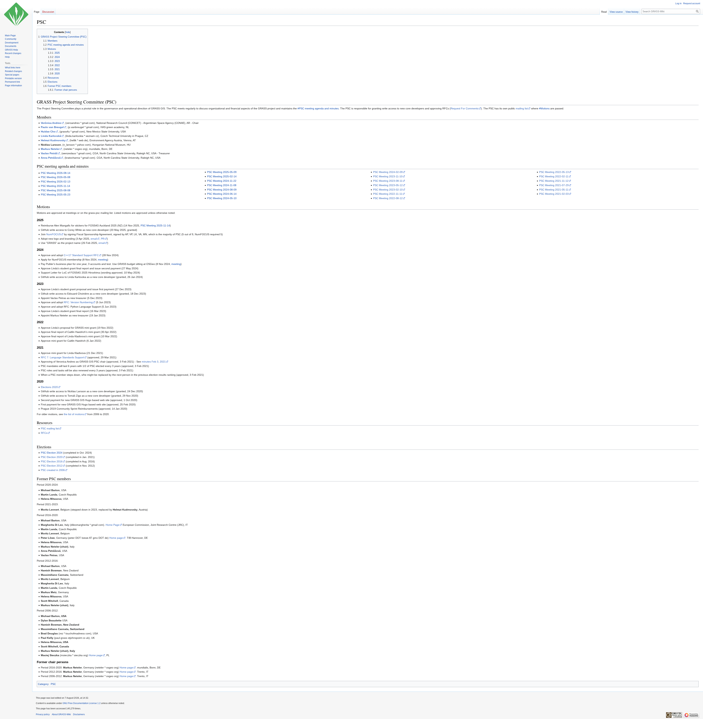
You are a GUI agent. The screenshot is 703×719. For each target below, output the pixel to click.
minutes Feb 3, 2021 (154, 361)
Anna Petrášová (51, 157)
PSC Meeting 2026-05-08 (55, 177)
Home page (116, 537)
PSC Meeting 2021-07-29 (554, 185)
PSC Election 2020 (51, 457)
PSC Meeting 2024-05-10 (222, 198)
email (94, 238)
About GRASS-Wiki (61, 714)
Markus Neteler (50, 148)
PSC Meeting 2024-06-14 (222, 193)
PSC (53, 684)
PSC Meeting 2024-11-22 (221, 180)
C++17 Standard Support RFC (81, 255)
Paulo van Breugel (52, 127)
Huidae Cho (48, 131)
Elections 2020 (49, 387)
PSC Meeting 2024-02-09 (388, 172)
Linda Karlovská (51, 135)
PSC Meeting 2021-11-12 (553, 180)
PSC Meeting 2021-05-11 (553, 189)
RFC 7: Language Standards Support (62, 357)
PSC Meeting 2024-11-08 (221, 185)
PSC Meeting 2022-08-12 (388, 198)
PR (102, 238)
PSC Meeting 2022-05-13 (554, 172)
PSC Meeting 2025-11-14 (55, 185)
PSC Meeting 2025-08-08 (55, 190)
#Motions (544, 108)
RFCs (44, 432)
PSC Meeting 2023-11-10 (387, 176)
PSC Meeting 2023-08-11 (387, 180)
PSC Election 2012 (51, 465)
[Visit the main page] (16, 14)
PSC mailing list (50, 428)
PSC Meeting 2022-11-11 (387, 193)
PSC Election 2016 (51, 461)
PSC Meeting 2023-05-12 (388, 185)
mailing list (522, 108)
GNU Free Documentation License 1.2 (82, 703)
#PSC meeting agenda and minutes (318, 108)
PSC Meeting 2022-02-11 (553, 176)
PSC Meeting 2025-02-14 (222, 176)
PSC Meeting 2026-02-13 (55, 181)
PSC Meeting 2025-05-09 (222, 172)
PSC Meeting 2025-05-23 (55, 194)
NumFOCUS (53, 234)
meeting (102, 259)
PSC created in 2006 (53, 470)
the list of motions (74, 414)
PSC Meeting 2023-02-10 (388, 189)
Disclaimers (79, 714)
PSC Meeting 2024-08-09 (222, 189)
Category (43, 684)
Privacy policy (43, 714)
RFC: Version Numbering (78, 302)
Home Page (112, 524)
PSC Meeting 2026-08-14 (55, 172)
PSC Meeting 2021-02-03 (554, 193)
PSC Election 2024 (51, 452)
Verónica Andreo (51, 122)
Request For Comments (464, 108)
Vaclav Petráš (49, 153)
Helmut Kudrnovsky (53, 140)
